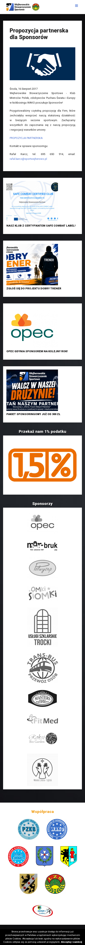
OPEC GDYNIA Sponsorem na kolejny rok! (37, 351)
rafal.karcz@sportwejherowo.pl (28, 158)
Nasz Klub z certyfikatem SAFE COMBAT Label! (41, 225)
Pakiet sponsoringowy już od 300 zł (33, 414)
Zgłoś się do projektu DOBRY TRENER (33, 288)
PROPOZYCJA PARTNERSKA (26, 138)
